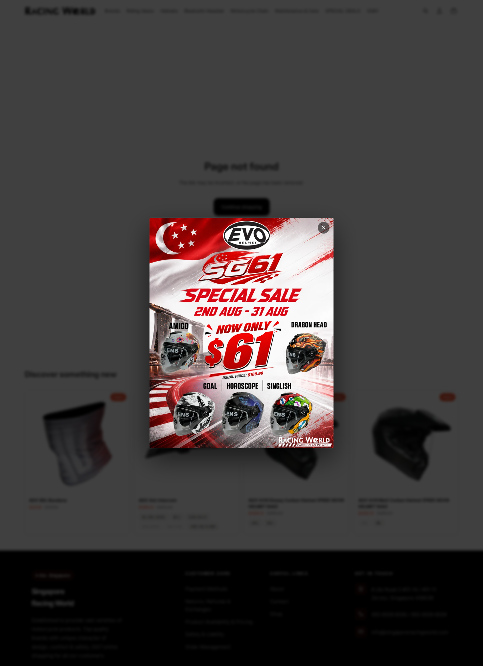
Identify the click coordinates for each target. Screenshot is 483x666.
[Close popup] (324, 228)
